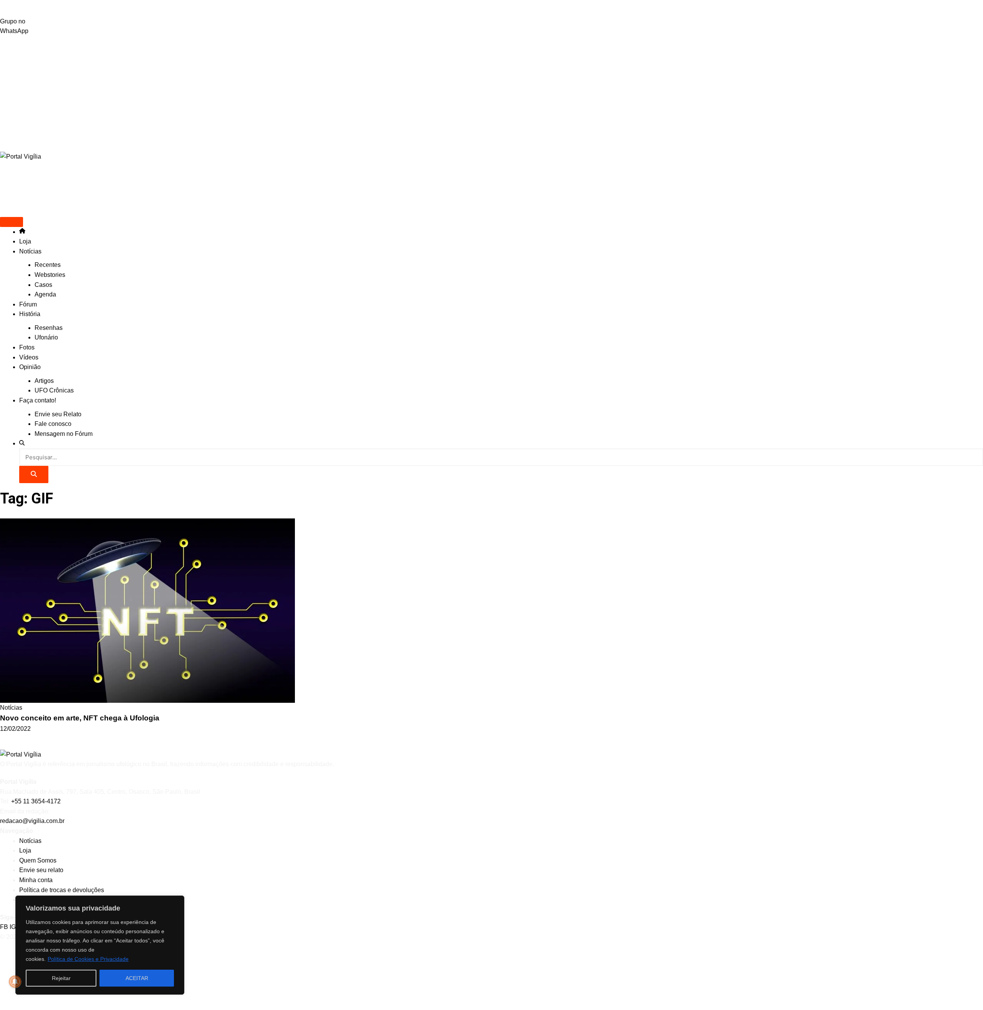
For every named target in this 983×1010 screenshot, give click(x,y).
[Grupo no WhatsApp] (491, 8)
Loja (25, 241)
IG (13, 927)
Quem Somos (37, 860)
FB (5, 927)
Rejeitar (61, 978)
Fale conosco (53, 424)
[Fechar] (176, 902)
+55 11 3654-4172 (36, 801)
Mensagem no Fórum (64, 433)
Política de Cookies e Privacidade (88, 959)
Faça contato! (37, 400)
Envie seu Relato (58, 414)
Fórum (28, 304)
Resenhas (49, 328)
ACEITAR (137, 978)
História (29, 314)
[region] (99, 945)
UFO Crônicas (54, 390)
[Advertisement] (491, 93)
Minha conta (36, 880)
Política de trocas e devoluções (61, 890)
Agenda (45, 294)
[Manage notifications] (15, 981)
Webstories (50, 275)
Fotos (27, 347)
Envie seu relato (41, 870)
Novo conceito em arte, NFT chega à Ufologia (79, 718)
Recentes (48, 265)
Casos (43, 284)
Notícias (30, 251)
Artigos (44, 381)
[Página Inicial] (22, 231)
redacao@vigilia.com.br (32, 821)
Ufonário (46, 337)
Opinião (30, 367)
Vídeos (28, 357)
